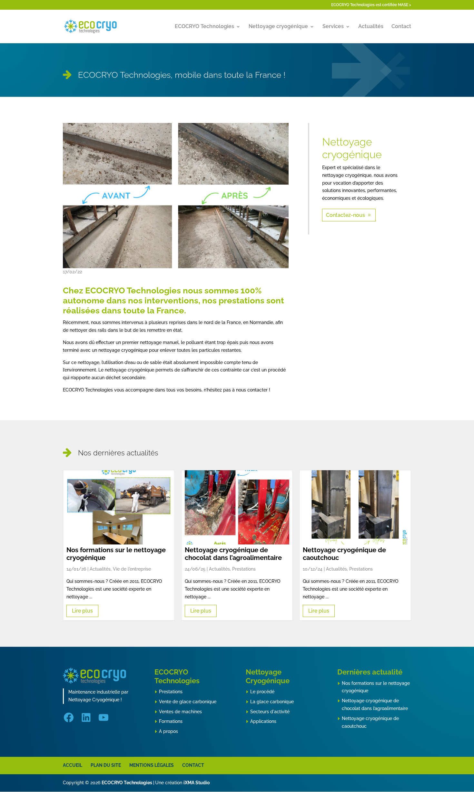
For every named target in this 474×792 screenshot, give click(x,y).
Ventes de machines (180, 711)
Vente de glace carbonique (187, 701)
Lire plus (82, 611)
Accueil (72, 765)
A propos (168, 731)
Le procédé (262, 691)
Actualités (370, 26)
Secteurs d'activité (270, 711)
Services (333, 26)
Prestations (171, 691)
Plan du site (106, 765)
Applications (263, 721)
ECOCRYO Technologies (204, 26)
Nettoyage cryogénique (278, 26)
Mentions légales (151, 765)
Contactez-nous (345, 215)
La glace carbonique (272, 701)
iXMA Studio (196, 782)
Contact (401, 26)
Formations (171, 721)
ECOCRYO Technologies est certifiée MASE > (371, 5)
